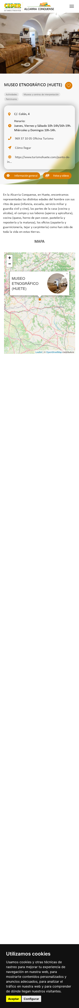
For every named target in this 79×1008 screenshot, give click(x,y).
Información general (25, 175)
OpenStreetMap (54, 352)
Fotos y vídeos (61, 175)
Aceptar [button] (13, 998)
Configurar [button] (31, 998)
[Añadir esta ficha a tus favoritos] (70, 85)
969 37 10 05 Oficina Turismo (33, 138)
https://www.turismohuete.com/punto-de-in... (38, 159)
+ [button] (9, 257)
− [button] (9, 263)
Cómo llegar (22, 148)
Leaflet (38, 352)
